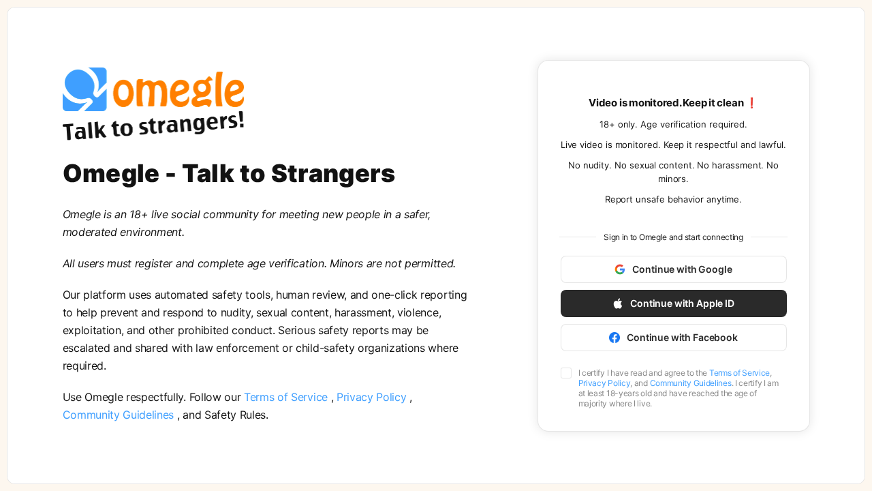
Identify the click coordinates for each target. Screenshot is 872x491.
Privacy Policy (373, 397)
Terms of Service (287, 397)
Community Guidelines (120, 414)
